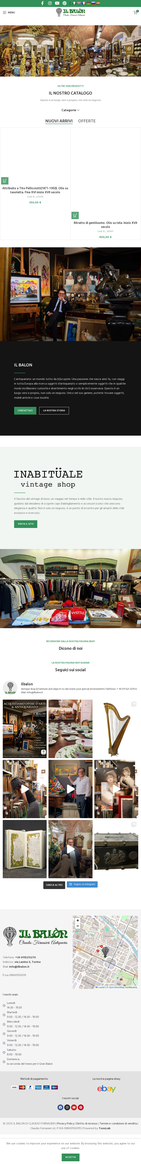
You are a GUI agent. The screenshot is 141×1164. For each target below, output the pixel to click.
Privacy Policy (65, 1123)
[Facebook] (60, 1107)
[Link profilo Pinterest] (64, 3)
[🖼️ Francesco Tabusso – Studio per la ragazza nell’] (116, 789)
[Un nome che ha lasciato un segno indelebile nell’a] (70, 789)
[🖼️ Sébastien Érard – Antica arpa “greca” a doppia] (116, 729)
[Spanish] (98, 3)
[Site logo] (70, 12)
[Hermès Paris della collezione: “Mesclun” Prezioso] (70, 729)
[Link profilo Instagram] (49, 3)
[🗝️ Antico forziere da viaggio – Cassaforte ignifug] (116, 849)
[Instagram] (67, 1107)
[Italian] (74, 3)
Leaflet (101, 987)
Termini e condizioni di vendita (118, 1123)
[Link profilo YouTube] (57, 3)
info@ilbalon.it (19, 967)
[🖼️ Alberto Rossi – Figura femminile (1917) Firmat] (25, 789)
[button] (4, 180)
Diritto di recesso (86, 1123)
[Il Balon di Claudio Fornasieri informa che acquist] (25, 729)
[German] (88, 3)
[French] (84, 3)
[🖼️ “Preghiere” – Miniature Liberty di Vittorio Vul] (25, 849)
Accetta (70, 1157)
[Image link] (106, 1089)
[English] (79, 3)
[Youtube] (74, 1107)
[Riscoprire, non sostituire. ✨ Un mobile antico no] (70, 849)
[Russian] (93, 3)
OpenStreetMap (117, 987)
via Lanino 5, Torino (28, 962)
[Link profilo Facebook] (42, 3)
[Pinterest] (81, 1107)
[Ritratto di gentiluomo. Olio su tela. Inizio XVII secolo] (105, 173)
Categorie (69, 110)
